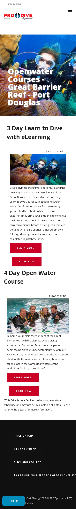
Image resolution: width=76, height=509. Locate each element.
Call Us (14, 501)
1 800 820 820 (13, 3)
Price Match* (24, 435)
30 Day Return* (25, 449)
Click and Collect (27, 462)
